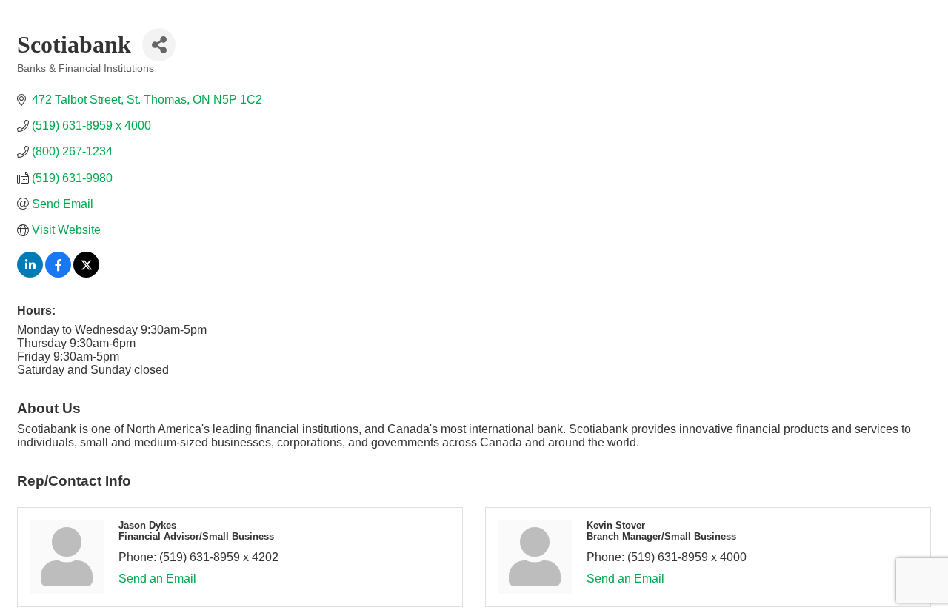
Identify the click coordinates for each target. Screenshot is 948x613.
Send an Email (157, 578)
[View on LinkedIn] (30, 273)
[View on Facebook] (58, 273)
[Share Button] (159, 44)
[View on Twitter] (86, 273)
